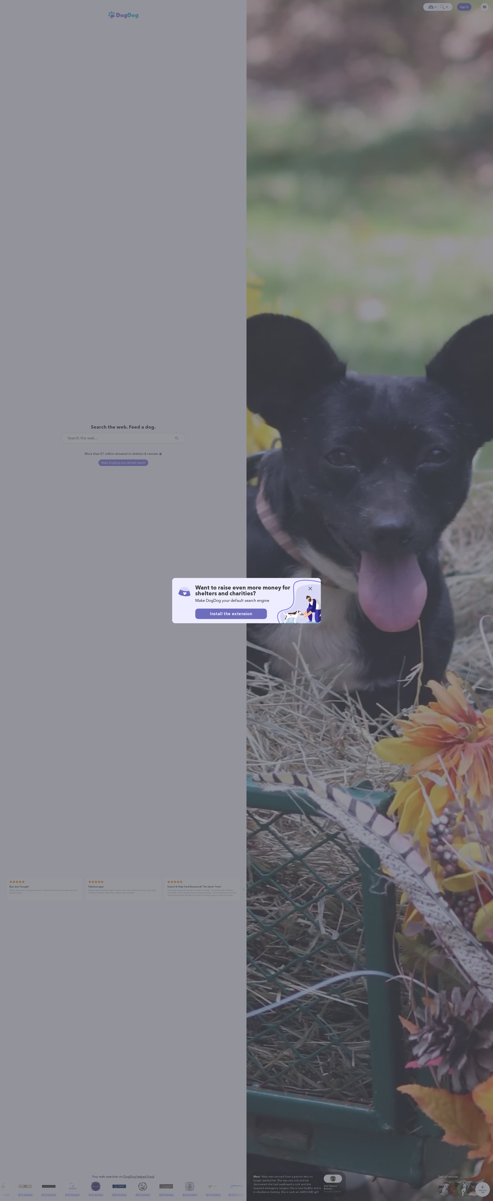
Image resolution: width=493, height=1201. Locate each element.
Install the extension (231, 613)
